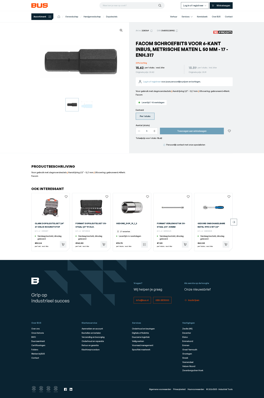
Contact (35, 358)
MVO (33, 337)
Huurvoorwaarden (196, 389)
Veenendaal (187, 362)
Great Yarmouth (189, 349)
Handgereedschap (92, 16)
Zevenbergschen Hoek (192, 370)
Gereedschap (71, 16)
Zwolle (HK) (187, 328)
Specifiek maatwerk (141, 349)
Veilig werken (138, 341)
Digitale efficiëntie (140, 333)
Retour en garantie (90, 345)
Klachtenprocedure (91, 349)
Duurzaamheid (38, 341)
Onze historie (37, 333)
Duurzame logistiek (141, 337)
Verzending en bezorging (93, 337)
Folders (34, 349)
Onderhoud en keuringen (143, 328)
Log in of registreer (152, 81)
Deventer (186, 333)
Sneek (185, 358)
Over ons (35, 328)
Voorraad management (142, 345)
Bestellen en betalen (91, 333)
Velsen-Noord (188, 366)
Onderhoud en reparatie (93, 341)
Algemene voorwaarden (160, 389)
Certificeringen (38, 345)
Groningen (187, 354)
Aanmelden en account (92, 328)
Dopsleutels (111, 16)
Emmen (185, 345)
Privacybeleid (179, 389)
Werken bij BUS (38, 354)
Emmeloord (187, 341)
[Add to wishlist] (229, 131)
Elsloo (185, 337)
